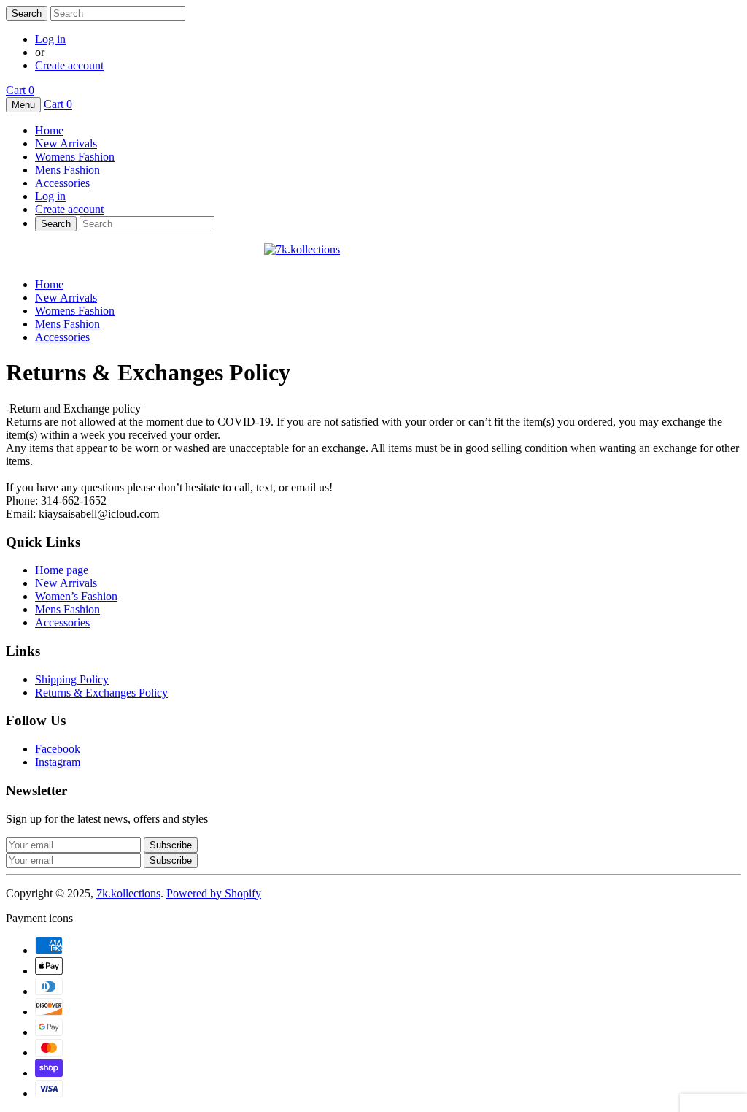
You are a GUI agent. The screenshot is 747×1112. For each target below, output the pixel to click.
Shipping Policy (72, 679)
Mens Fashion (67, 170)
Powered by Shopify (213, 893)
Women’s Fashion (76, 596)
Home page (61, 570)
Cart (20, 90)
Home (49, 130)
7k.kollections (128, 893)
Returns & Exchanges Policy (101, 692)
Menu (23, 104)
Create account (69, 65)
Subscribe (171, 860)
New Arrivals (66, 143)
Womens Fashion (75, 156)
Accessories (62, 183)
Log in (50, 39)
